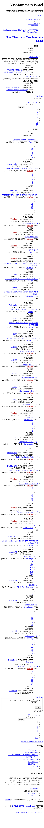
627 (31, 574)
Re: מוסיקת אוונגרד (14, 70)
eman (15, 274)
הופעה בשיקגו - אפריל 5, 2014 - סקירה (23, 309)
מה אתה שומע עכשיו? (30, 556)
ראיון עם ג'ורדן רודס (30, 404)
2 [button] (37, 112)
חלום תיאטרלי (28, 528)
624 (31, 567)
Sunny (25, 90)
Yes (15, 437)
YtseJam (30, 171)
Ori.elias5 (29, 268)
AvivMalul (29, 296)
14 (32, 495)
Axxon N (24, 72)
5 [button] (37, 118)
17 (32, 501)
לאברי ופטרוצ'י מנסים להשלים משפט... (23, 512)
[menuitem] (33, 24)
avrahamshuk (12, 453)
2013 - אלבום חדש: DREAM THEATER (22, 168)
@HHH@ (29, 545)
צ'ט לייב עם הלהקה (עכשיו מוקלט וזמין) (23, 470)
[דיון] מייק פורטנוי (31, 605)
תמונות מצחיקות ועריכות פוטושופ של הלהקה (21, 279)
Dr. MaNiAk (12, 466)
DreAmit (13, 190)
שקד (31, 252)
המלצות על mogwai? (14, 87)
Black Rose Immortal (25, 587)
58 (32, 677)
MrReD (30, 638)
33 (32, 620)
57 (32, 675)
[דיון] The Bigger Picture (28, 364)
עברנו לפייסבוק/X (31, 237)
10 (32, 644)
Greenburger (28, 607)
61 (32, 684)
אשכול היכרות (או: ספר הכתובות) (25, 140)
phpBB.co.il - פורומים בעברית (23, 806)
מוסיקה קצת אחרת (31, 76)
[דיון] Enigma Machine (29, 378)
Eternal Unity (12, 164)
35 (32, 625)
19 (32, 206)
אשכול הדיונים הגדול (30, 223)
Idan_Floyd (28, 558)
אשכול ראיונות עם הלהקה (28, 484)
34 (32, 622)
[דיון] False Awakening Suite (27, 457)
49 (32, 155)
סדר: (39, 702)
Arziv (31, 142)
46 (32, 149)
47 (32, 151)
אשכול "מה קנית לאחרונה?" (27, 666)
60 (32, 682)
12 (32, 649)
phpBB (8, 799)
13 (32, 492)
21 (32, 210)
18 (32, 204)
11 (32, 647)
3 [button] (37, 114)
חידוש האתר (33, 250)
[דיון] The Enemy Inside (29, 351)
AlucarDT (13, 552)
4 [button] (37, 116)
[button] (33, 102)
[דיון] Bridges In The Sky (28, 442)
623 (31, 565)
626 (31, 572)
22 (32, 212)
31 (32, 616)
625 (31, 569)
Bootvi (30, 312)
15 (32, 497)
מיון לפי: (19, 700)
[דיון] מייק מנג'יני (32, 417)
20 (32, 208)
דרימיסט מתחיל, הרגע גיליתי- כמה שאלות (22, 338)
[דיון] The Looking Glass (28, 391)
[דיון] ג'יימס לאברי (31, 636)
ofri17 (14, 373)
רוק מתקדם (33, 57)
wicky (30, 281)
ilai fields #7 (28, 420)
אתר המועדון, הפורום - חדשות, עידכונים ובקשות (20, 195)
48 (32, 153)
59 (32, 680)
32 (32, 618)
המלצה (35, 525)
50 (32, 157)
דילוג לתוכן (39, 15)
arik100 (14, 347)
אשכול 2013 (33, 585)
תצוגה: (38, 700)
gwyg (31, 327)
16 (32, 499)
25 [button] (37, 123)
